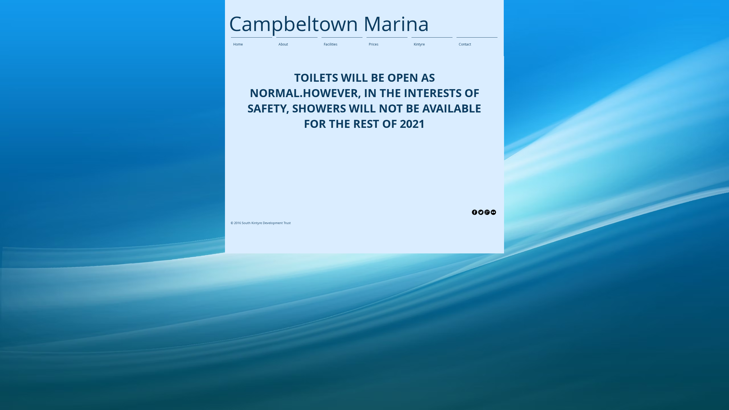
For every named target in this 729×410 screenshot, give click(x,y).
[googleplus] (487, 212)
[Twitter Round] (481, 212)
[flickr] (493, 212)
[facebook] (474, 212)
